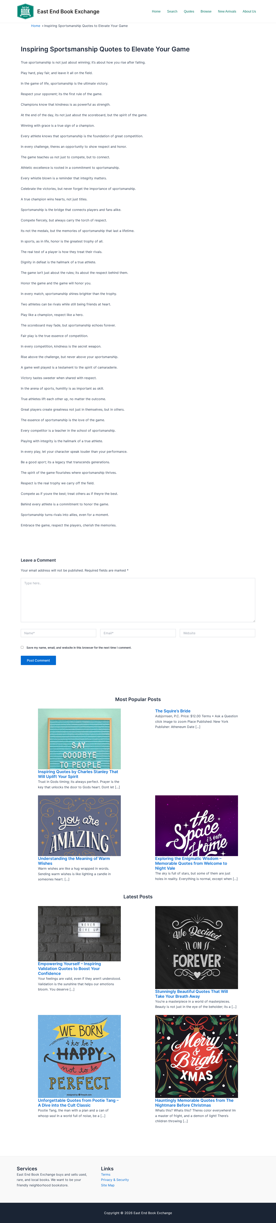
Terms (105, 1174)
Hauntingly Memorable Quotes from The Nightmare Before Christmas (194, 1103)
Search (172, 11)
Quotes (189, 11)
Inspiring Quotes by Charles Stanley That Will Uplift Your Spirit (78, 774)
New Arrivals (227, 11)
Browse (206, 11)
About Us (249, 11)
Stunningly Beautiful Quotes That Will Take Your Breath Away (191, 994)
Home (156, 11)
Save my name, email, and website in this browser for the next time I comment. (79, 647)
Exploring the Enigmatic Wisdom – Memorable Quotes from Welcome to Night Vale (191, 863)
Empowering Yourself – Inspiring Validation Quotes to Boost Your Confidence (69, 968)
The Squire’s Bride (173, 711)
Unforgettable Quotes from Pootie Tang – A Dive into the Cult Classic (78, 1103)
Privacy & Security (115, 1180)
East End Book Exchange (68, 11)
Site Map (108, 1185)
